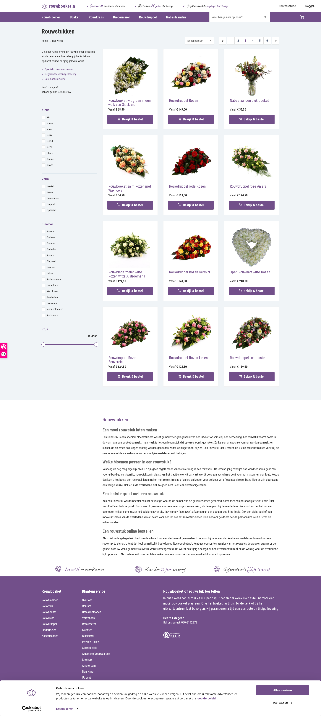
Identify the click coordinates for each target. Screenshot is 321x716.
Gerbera (51, 237)
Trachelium (53, 297)
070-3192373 (65, 91)
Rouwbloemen (51, 17)
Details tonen (64, 708)
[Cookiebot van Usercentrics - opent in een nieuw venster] (31, 709)
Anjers (50, 255)
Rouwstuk (57, 40)
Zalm (49, 129)
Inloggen (309, 6)
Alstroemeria (54, 279)
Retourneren (89, 624)
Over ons (87, 600)
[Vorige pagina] (222, 40)
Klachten (87, 630)
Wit (48, 117)
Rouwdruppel (148, 17)
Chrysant (51, 261)
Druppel (51, 204)
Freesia (51, 267)
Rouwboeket (49, 612)
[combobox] (199, 40)
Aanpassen (280, 702)
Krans (50, 192)
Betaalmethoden (91, 612)
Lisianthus (52, 285)
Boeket (75, 17)
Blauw (50, 153)
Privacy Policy (90, 642)
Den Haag (87, 671)
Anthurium (52, 315)
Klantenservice (287, 6)
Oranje (50, 159)
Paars (50, 123)
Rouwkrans (96, 17)
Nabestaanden (176, 17)
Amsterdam (89, 665)
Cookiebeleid (89, 648)
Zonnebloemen (55, 309)
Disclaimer (88, 636)
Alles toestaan (282, 690)
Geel (49, 147)
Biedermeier (121, 17)
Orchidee (51, 249)
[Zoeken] (265, 17)
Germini (51, 243)
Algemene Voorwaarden (96, 654)
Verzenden (88, 618)
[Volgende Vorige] (275, 40)
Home (45, 40)
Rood (50, 141)
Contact (86, 606)
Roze (50, 135)
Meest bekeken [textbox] (195, 40)
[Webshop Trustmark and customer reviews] (171, 635)
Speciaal (51, 210)
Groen (50, 165)
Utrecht (86, 677)
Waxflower (52, 291)
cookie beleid (206, 698)
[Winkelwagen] (305, 17)
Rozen (50, 231)
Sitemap (87, 659)
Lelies (50, 273)
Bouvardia (52, 303)
